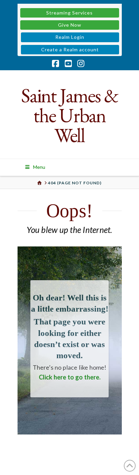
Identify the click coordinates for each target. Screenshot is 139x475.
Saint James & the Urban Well (69, 115)
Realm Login (69, 37)
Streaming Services (69, 13)
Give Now (69, 25)
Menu (39, 167)
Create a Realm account (70, 49)
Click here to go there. (70, 377)
